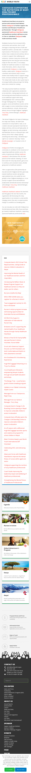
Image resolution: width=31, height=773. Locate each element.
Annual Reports (8, 704)
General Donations (9, 736)
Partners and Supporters (11, 715)
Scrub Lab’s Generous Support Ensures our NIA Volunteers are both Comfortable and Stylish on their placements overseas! (14, 350)
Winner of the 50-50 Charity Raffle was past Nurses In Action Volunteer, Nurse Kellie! (15, 340)
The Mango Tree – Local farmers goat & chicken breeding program (15, 382)
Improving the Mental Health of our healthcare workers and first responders (14, 275)
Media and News (9, 709)
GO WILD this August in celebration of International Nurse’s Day (13, 320)
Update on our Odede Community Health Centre (15, 388)
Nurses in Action (10, 526)
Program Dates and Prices (17, 616)
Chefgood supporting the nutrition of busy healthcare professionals (15, 466)
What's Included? (8, 696)
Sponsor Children (9, 728)
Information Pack (15, 625)
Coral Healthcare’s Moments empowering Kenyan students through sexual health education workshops (14, 373)
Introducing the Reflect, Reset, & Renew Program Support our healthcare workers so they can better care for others (14, 285)
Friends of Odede (9, 743)
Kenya (6, 573)
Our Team (7, 713)
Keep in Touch (14, 635)
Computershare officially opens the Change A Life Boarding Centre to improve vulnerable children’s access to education (15, 420)
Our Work (6, 718)
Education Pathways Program (12, 730)
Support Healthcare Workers (12, 726)
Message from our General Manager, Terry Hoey (13, 401)
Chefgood (10, 25)
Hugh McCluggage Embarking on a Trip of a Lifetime (15, 365)
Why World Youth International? (13, 720)
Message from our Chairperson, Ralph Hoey (14, 395)
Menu (29, 1)
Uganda (7, 505)
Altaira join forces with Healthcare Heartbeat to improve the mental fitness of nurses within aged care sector (15, 457)
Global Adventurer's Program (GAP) (14, 692)
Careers (6, 707)
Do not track (21, 769)
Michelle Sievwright (7, 141)
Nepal (6, 595)
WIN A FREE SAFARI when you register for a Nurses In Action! (14, 298)
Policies (6, 716)
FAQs (6, 750)
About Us (8, 701)
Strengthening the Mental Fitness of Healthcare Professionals (15, 481)
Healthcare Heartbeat (16, 32)
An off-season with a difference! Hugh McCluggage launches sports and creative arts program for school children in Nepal (15, 431)
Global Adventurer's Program (11, 549)
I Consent (10, 769)
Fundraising (7, 691)
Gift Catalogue (8, 746)
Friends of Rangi (8, 745)
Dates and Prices (9, 689)
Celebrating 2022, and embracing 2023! (14, 449)
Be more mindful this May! (12, 293)
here (24, 213)
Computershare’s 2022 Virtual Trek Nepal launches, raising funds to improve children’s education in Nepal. (15, 265)
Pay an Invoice (8, 739)
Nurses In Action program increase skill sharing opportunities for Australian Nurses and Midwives (15, 311)
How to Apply (8, 694)
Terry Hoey (5, 112)
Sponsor (8, 723)
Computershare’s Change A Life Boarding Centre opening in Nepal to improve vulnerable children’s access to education (15, 409)
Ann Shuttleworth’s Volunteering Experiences (14, 359)
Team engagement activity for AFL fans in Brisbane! (15, 304)
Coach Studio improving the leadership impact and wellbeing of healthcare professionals (15, 473)
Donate (7, 733)
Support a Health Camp (10, 741)
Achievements (8, 706)
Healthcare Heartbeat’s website (11, 191)
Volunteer (9, 686)
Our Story (6, 711)
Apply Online (13, 645)
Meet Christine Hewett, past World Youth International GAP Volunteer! (15, 441)
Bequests (6, 737)
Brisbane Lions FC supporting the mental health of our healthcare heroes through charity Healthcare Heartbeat (15, 330)
